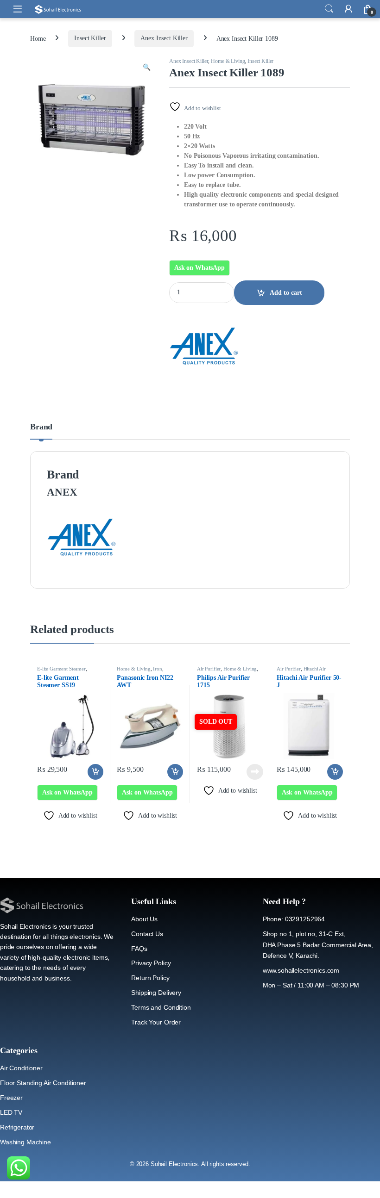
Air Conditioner (21, 1068)
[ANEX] (204, 346)
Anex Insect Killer (163, 38)
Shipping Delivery (156, 992)
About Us (144, 919)
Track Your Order (156, 1022)
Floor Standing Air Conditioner (43, 1082)
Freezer (11, 1097)
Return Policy (150, 977)
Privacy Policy (151, 963)
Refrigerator (17, 1127)
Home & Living (228, 61)
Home (37, 38)
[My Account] (348, 8)
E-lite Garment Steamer (61, 668)
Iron (157, 668)
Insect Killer (90, 38)
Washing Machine (25, 1142)
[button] (147, 67)
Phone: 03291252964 (294, 919)
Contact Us (147, 933)
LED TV (11, 1112)
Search (329, 9)
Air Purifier (209, 668)
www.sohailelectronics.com (301, 970)
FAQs (139, 948)
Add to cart (286, 292)
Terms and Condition (160, 1007)
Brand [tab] (41, 426)
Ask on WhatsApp (199, 267)
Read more (255, 772)
